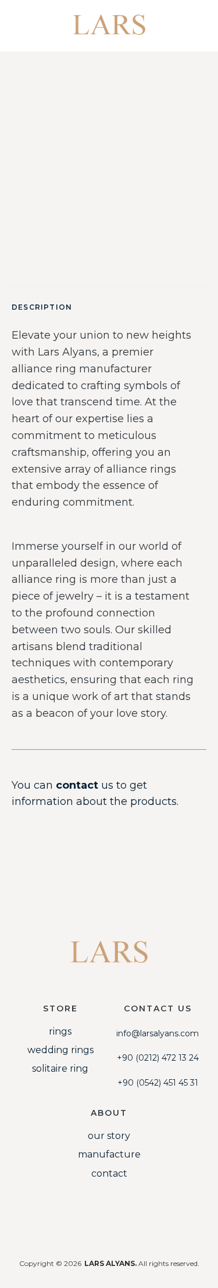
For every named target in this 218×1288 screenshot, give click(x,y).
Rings (60, 1031)
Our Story (109, 1135)
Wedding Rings (60, 1049)
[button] (199, 19)
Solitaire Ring (60, 1068)
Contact (109, 1173)
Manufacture (109, 1154)
